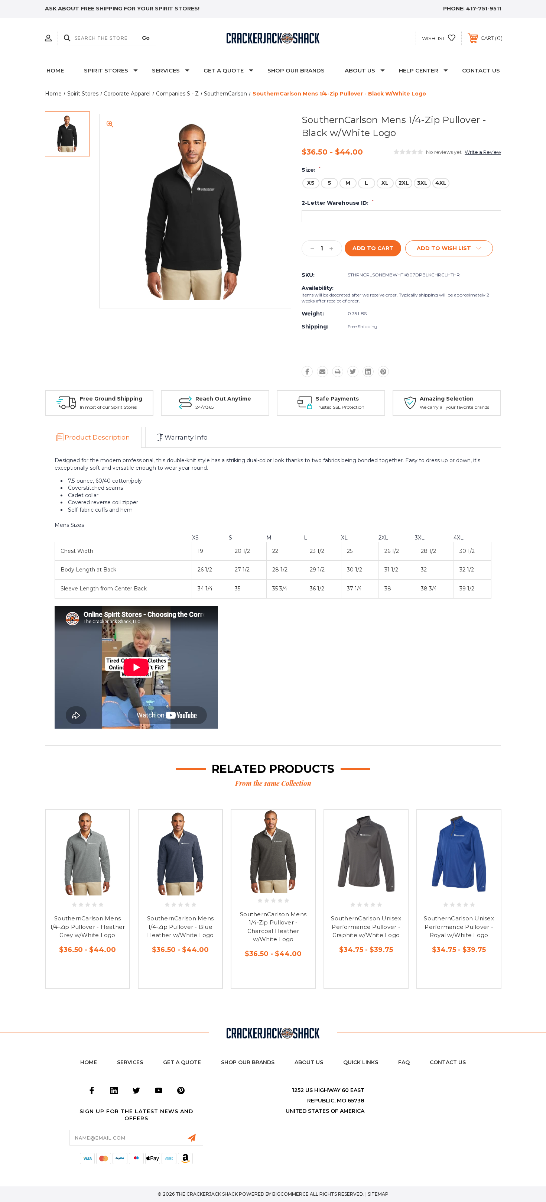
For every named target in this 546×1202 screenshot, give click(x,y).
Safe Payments (337, 398)
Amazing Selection (447, 398)
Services (166, 70)
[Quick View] (79, 890)
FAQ (404, 1062)
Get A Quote (224, 70)
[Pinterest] (383, 371)
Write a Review (483, 152)
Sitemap (378, 1194)
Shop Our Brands (296, 70)
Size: (311, 169)
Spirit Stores (106, 70)
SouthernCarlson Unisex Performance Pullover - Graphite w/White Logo (366, 927)
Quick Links (360, 1062)
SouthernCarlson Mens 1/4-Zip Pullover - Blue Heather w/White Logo (180, 927)
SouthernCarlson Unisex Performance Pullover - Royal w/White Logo (459, 927)
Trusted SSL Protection (340, 407)
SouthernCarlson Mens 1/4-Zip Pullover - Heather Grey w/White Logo (87, 927)
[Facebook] (307, 371)
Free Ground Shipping (111, 398)
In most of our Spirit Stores (108, 407)
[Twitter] (352, 371)
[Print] (337, 371)
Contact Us (481, 70)
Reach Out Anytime (223, 398)
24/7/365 (204, 407)
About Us (360, 70)
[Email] (322, 371)
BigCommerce (290, 1194)
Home (55, 70)
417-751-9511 (483, 8)
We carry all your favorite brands (454, 407)
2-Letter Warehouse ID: (338, 203)
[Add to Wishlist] (96, 890)
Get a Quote (182, 1062)
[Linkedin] (368, 371)
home (88, 1062)
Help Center (418, 70)
